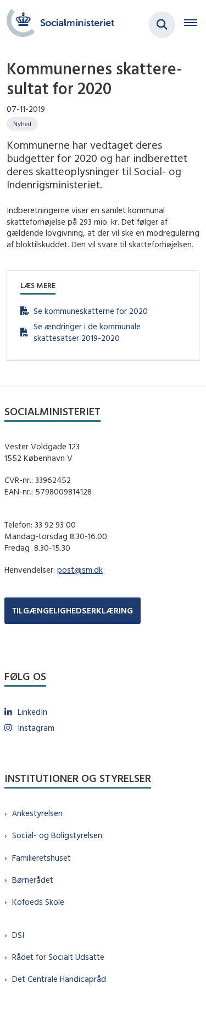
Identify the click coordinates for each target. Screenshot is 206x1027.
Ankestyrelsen (37, 813)
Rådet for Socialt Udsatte (58, 957)
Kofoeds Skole (38, 901)
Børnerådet (32, 879)
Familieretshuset (41, 857)
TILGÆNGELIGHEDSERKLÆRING (72, 610)
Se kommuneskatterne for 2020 (91, 311)
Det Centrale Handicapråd (59, 979)
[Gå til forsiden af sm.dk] (57, 24)
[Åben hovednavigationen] (195, 25)
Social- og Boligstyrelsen (57, 835)
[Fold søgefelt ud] (162, 25)
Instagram (36, 727)
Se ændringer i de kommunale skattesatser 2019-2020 (87, 332)
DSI (18, 935)
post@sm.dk (80, 569)
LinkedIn (32, 712)
